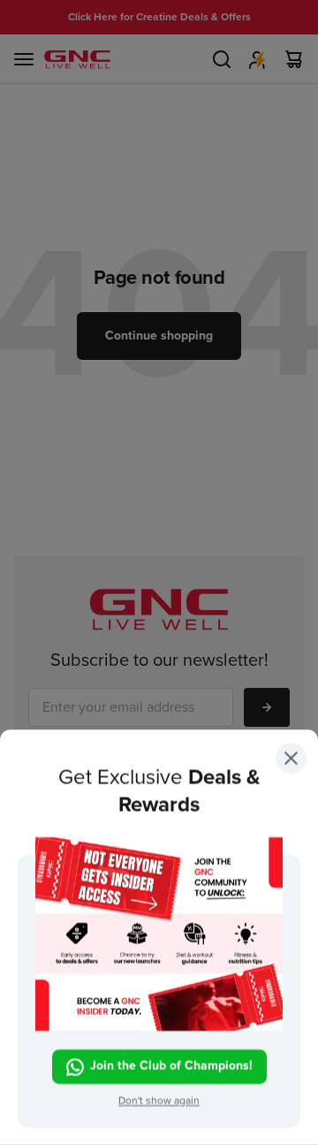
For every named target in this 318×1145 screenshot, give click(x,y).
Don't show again (159, 1101)
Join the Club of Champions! (171, 1066)
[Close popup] (291, 761)
